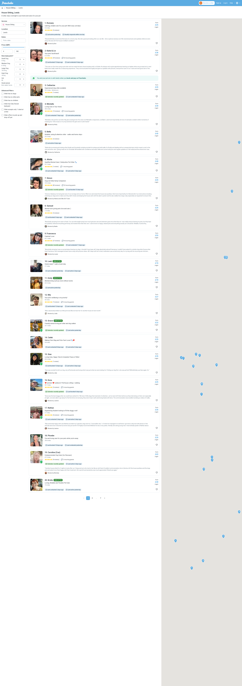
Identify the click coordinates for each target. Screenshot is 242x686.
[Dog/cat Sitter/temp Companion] (94, 188)
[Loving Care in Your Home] (94, 114)
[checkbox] (2, 94)
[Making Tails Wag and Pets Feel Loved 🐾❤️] (94, 342)
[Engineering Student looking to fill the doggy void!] (94, 418)
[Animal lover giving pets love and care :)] (94, 216)
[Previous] (84, 498)
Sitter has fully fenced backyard (11, 105)
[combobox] (14, 25)
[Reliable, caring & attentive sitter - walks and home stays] (94, 142)
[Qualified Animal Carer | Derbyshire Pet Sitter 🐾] (94, 165)
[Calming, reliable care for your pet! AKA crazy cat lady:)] (94, 33)
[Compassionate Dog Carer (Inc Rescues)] (94, 463)
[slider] (2, 47)
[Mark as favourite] (156, 43)
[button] (183, 358)
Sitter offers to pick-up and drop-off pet (13, 116)
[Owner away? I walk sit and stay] (94, 266)
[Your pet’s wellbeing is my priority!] (94, 304)
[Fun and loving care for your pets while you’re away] (94, 440)
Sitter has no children (11, 100)
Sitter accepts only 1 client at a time (13, 111)
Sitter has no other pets (12, 97)
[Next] (105, 498)
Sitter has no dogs (10, 94)
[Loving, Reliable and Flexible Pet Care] (94, 484)
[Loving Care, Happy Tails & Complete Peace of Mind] (94, 363)
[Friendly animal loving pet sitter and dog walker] (94, 325)
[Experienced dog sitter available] (94, 90)
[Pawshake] (8, 3)
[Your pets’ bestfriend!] (94, 61)
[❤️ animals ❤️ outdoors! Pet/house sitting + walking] (94, 390)
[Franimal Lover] (94, 244)
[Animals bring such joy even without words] (94, 282)
